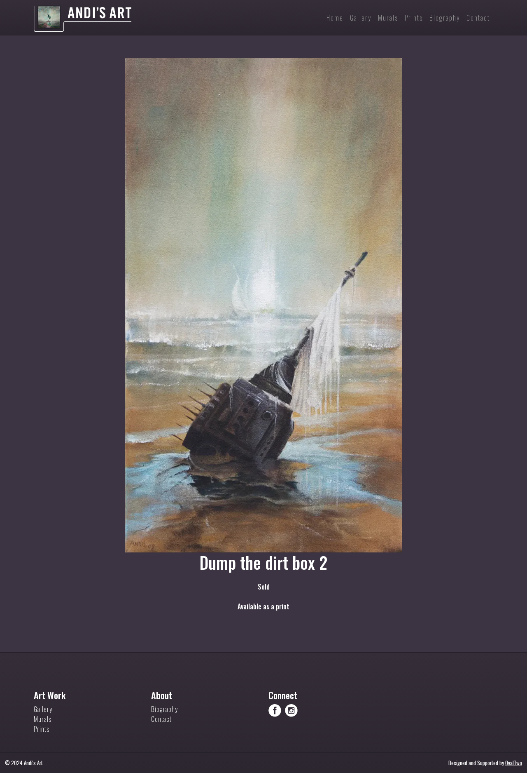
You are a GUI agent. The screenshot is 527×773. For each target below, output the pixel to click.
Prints (41, 729)
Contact (161, 719)
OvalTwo (513, 763)
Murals (42, 719)
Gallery (43, 709)
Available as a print (263, 606)
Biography (164, 709)
